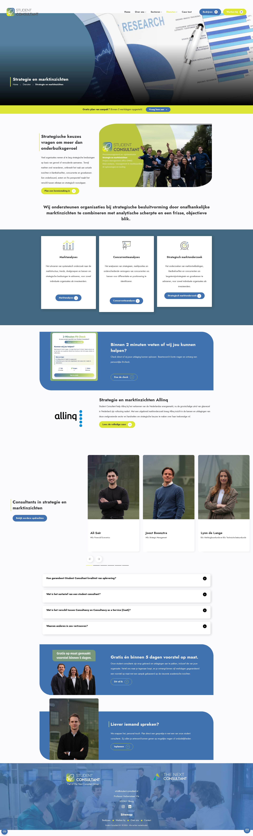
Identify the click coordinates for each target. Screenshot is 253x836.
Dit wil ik (118, 681)
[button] (22, 11)
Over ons (135, 820)
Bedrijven (106, 820)
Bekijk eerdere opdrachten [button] (30, 518)
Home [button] (127, 11)
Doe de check (121, 377)
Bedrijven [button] (207, 11)
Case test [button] (187, 11)
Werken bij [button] (232, 11)
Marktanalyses (66, 297)
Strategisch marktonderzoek (182, 295)
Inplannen (119, 746)
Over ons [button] (140, 11)
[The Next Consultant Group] (170, 776)
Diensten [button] (171, 11)
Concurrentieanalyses (124, 300)
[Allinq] (68, 418)
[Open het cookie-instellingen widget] (4, 831)
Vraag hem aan (156, 109)
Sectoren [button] (156, 11)
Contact (147, 820)
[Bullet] (89, 565)
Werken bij (120, 820)
